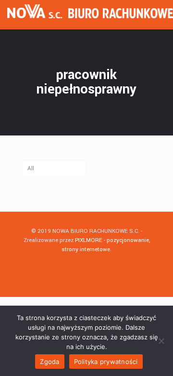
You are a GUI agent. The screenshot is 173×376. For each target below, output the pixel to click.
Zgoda (49, 361)
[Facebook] (87, 263)
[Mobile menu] (160, 14)
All (30, 168)
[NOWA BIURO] (90, 14)
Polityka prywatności (106, 361)
